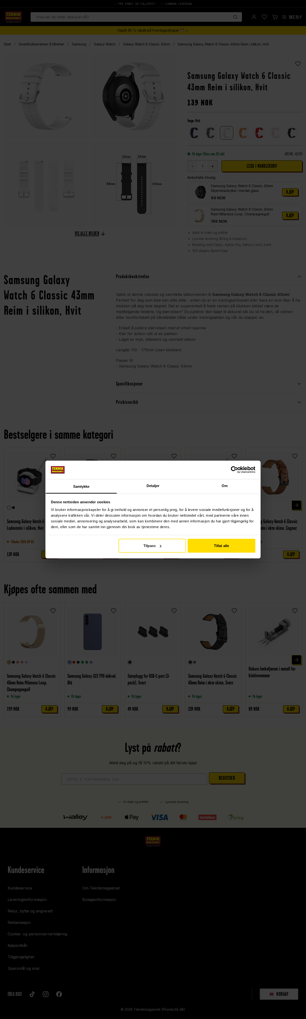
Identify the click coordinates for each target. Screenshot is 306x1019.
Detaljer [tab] (153, 485)
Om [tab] (225, 485)
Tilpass (149, 546)
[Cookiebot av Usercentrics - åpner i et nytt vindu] (234, 469)
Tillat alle (221, 546)
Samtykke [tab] (81, 486)
